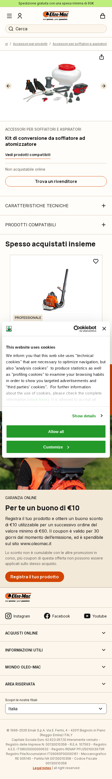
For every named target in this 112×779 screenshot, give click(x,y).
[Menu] (9, 16)
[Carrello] (102, 16)
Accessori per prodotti (30, 44)
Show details (84, 415)
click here (38, 399)
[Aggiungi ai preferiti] (95, 261)
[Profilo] (20, 16)
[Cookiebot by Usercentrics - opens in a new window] (73, 328)
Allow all (56, 431)
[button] (8, 86)
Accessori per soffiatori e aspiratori (80, 44)
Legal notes (42, 768)
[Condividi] (101, 56)
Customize (53, 447)
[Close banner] (104, 329)
